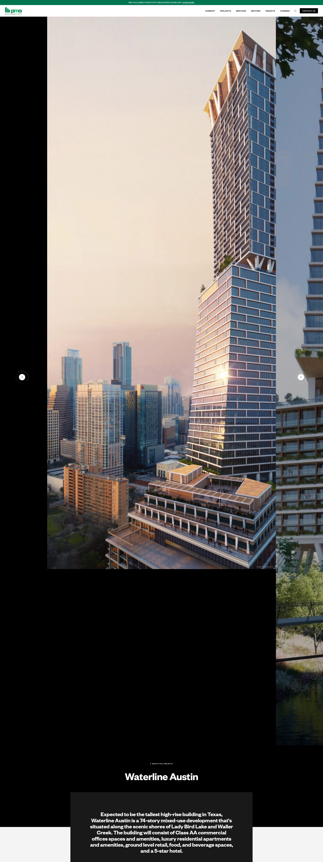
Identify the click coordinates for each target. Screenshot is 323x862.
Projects (225, 10)
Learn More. (188, 2)
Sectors (255, 10)
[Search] (295, 10)
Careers (285, 10)
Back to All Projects (162, 763)
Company (210, 10)
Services (241, 10)
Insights (270, 10)
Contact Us (308, 10)
